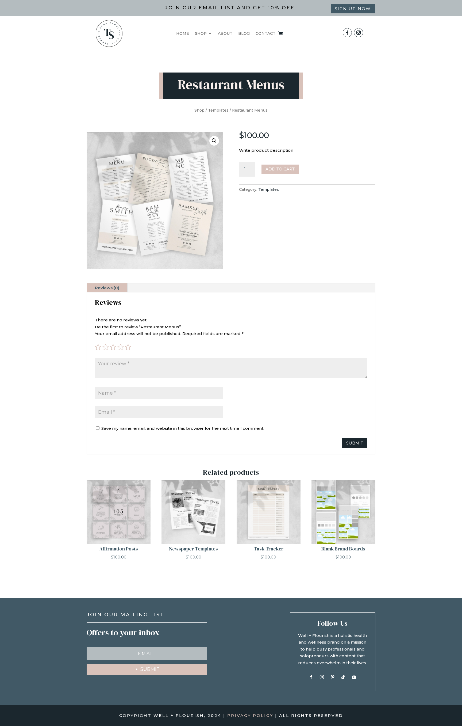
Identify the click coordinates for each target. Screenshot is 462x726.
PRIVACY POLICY (250, 715)
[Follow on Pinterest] (332, 677)
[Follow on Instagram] (358, 32)
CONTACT (265, 34)
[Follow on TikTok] (343, 677)
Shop (199, 110)
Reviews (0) (107, 287)
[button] (214, 141)
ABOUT (225, 34)
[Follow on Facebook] (347, 32)
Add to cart (280, 169)
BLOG (244, 34)
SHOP (201, 34)
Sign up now (353, 8)
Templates (218, 110)
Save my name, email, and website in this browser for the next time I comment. (182, 428)
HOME (182, 34)
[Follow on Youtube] (354, 677)
